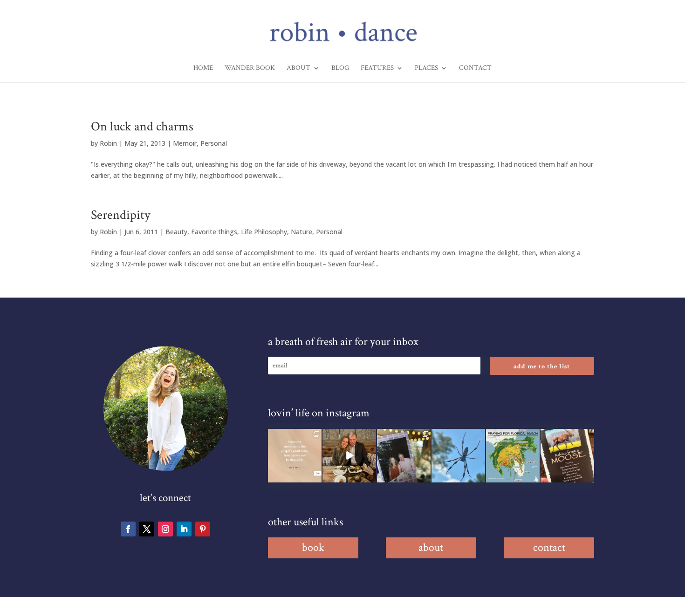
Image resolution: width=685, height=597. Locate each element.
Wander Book (250, 68)
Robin (108, 143)
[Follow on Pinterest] (202, 529)
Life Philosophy (264, 231)
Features (377, 68)
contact (549, 547)
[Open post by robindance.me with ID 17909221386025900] (349, 455)
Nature (301, 231)
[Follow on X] (146, 529)
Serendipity (120, 215)
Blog (340, 68)
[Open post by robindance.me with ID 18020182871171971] (567, 455)
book (313, 547)
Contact (475, 68)
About (298, 68)
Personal (213, 143)
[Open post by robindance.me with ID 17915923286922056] (404, 455)
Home (203, 68)
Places (426, 68)
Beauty (176, 231)
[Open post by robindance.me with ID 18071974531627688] (295, 455)
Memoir (185, 143)
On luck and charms (142, 126)
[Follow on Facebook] (128, 529)
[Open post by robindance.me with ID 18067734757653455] (458, 455)
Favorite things (214, 231)
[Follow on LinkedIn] (184, 529)
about (430, 547)
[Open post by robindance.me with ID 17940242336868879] (513, 455)
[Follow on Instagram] (165, 529)
